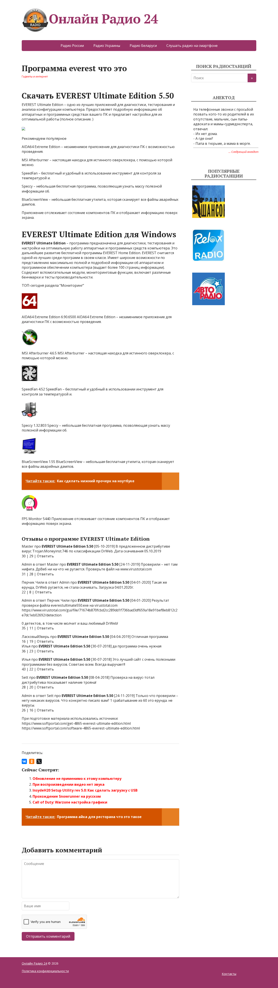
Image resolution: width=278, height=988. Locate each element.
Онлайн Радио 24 (103, 18)
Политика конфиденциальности (45, 971)
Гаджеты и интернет (35, 76)
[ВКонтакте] (24, 761)
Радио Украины (106, 45)
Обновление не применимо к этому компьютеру (77, 778)
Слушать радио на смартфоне (192, 45)
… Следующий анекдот (243, 152)
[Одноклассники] (31, 761)
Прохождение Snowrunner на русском (67, 796)
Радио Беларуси (143, 45)
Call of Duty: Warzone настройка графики (70, 802)
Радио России (72, 45)
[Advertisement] (223, 349)
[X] (39, 761)
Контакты (229, 974)
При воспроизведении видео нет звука (68, 784)
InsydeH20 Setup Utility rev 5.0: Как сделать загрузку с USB (85, 790)
